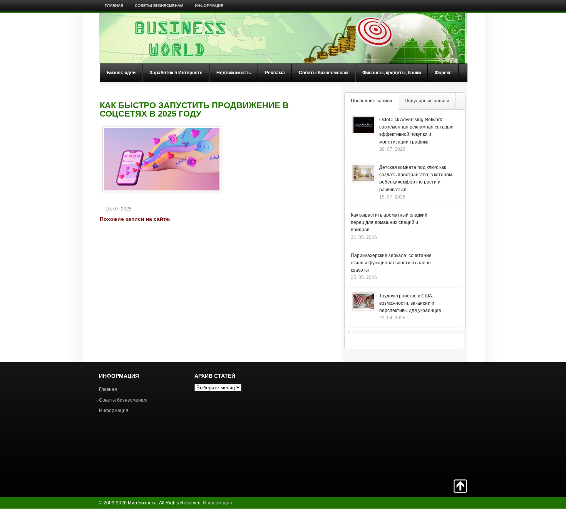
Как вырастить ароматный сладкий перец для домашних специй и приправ (389, 222)
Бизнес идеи (121, 72)
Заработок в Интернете (176, 72)
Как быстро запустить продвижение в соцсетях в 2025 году (194, 109)
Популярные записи (427, 100)
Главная (114, 5)
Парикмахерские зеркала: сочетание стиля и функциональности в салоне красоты (391, 263)
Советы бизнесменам (159, 5)
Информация (209, 5)
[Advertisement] (440, 420)
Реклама (275, 72)
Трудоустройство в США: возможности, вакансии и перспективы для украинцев (410, 303)
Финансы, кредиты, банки (391, 72)
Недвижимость (233, 72)
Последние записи (371, 100)
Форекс (443, 72)
